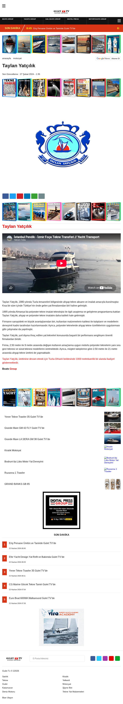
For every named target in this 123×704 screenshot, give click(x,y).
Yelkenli (66, 680)
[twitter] (12, 196)
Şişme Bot (67, 688)
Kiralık (65, 676)
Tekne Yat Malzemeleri (73, 691)
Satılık (5, 676)
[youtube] (111, 658)
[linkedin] (20, 196)
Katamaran (7, 688)
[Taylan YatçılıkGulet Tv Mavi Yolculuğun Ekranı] (61, 11)
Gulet (4, 684)
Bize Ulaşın (7, 697)
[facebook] (5, 196)
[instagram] (105, 658)
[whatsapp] (117, 658)
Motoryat (17, 58)
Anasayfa (6, 58)
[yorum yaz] (41, 196)
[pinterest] (27, 196)
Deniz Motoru (8, 691)
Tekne (5, 680)
